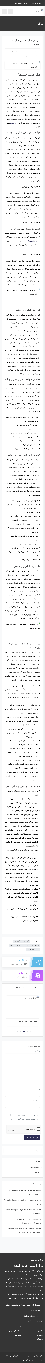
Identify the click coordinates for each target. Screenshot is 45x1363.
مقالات (36, 56)
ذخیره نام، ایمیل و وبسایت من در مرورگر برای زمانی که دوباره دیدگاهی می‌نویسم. (23, 1117)
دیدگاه (37, 1051)
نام (38, 1078)
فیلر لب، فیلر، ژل (33, 949)
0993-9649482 (36, 3)
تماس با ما (39, 1331)
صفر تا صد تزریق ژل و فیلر (28, 1021)
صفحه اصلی (38, 1327)
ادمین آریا (13, 52)
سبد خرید (18, 1335)
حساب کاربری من (15, 1331)
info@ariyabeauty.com (21, 3)
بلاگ (19, 1327)
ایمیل (37, 1089)
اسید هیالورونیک (33, 241)
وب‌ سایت (36, 1100)
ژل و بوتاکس (19, 945)
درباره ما (40, 1335)
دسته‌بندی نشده (35, 1167)
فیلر (11, 945)
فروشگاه (40, 1339)
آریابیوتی (17, 941)
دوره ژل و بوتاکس (32, 945)
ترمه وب (25, 1360)
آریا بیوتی (13, 123)
